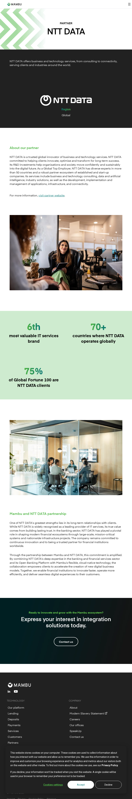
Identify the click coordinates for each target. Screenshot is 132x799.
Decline (108, 784)
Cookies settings (53, 784)
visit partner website (51, 195)
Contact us (66, 641)
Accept (81, 784)
